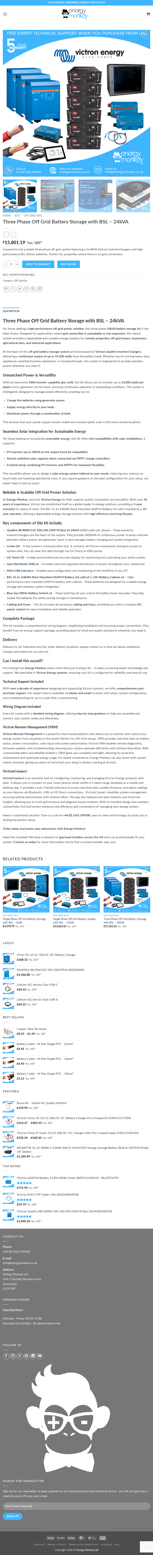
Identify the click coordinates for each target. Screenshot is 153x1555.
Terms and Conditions (83, 1544)
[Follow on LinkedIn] (33, 1356)
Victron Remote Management (22, 734)
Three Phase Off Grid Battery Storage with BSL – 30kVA (125, 921)
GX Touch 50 (15, 557)
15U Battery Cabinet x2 (108, 577)
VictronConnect (13, 778)
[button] (5, 14)
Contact (39, 1544)
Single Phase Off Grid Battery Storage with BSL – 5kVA (24, 921)
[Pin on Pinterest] (33, 289)
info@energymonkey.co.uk (20, 1263)
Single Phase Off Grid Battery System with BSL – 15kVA (74, 921)
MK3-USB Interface (20, 570)
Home (7, 216)
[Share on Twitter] (20, 289)
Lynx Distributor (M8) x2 (23, 564)
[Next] (142, 103)
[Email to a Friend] (26, 289)
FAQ (117, 1544)
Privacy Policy (56, 1544)
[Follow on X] (20, 1356)
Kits (17, 216)
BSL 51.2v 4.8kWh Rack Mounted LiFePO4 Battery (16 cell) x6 (48, 577)
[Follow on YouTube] (40, 1356)
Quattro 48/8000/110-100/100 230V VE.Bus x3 (38, 530)
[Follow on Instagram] (13, 1356)
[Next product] (6, 234)
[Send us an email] (26, 1356)
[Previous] (10, 103)
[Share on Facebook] (13, 289)
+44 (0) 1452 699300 (16, 1251)
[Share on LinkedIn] (40, 289)
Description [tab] (11, 311)
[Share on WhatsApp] (6, 289)
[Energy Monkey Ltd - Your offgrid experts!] (76, 14)
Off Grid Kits (33, 216)
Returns (106, 1544)
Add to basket (38, 264)
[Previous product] (13, 234)
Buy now (68, 264)
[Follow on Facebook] (6, 1356)
